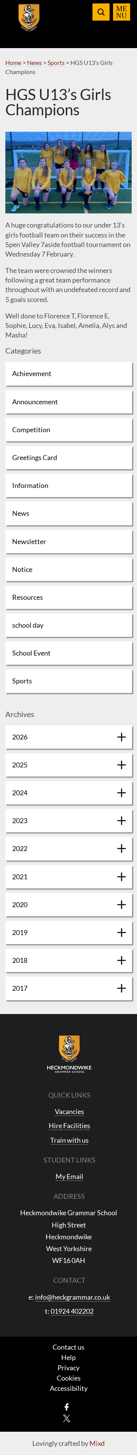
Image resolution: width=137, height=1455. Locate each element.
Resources (27, 597)
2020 (19, 904)
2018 (19, 960)
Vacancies (69, 1111)
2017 (19, 988)
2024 (19, 792)
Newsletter (29, 541)
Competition (31, 429)
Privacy (68, 1367)
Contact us (68, 1347)
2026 (19, 737)
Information (30, 485)
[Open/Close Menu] (121, 12)
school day (27, 625)
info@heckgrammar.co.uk (72, 1297)
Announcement (35, 401)
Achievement (31, 373)
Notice (22, 569)
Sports (22, 681)
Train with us (69, 1140)
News (20, 513)
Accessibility (69, 1388)
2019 (19, 932)
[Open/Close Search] (101, 12)
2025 (19, 765)
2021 (19, 876)
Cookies (69, 1378)
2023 (19, 820)
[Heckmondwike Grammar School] (29, 22)
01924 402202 (72, 1311)
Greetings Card (34, 457)
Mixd (97, 1443)
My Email (69, 1176)
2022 (19, 848)
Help (68, 1357)
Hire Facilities (69, 1125)
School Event (31, 653)
